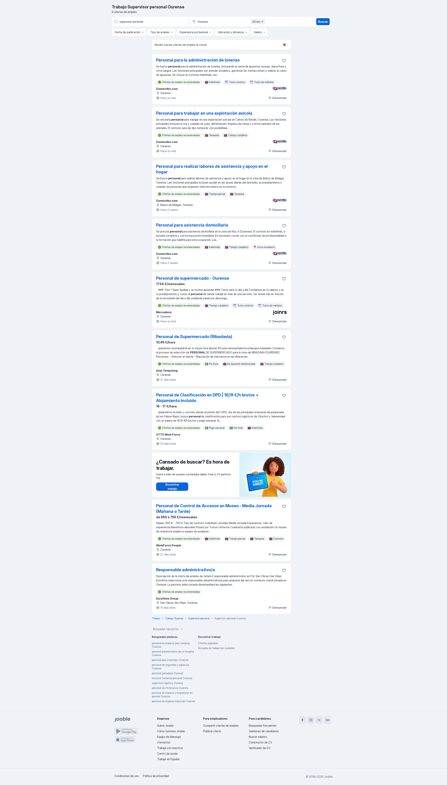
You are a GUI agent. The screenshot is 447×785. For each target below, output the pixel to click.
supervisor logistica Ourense (167, 683)
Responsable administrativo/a (185, 569)
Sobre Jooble (165, 725)
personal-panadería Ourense (167, 673)
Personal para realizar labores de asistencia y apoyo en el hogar (212, 169)
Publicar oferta (212, 731)
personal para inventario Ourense (170, 659)
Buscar (323, 21)
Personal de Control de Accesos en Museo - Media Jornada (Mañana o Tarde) (214, 508)
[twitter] (319, 719)
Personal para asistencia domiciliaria (192, 225)
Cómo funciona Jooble (171, 731)
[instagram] (310, 719)
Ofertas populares (208, 643)
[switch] (285, 44)
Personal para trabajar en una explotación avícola (204, 113)
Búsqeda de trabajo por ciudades (216, 648)
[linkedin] (327, 719)
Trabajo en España (168, 759)
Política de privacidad (156, 776)
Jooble (328, 776)
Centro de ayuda (167, 753)
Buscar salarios (258, 737)
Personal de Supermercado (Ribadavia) (194, 336)
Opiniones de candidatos (264, 731)
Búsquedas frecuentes (165, 629)
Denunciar (279, 98)
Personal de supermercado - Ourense (192, 278)
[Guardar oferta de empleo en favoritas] (284, 60)
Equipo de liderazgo (169, 737)
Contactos (163, 742)
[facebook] (302, 719)
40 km (256, 21)
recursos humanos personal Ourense (172, 678)
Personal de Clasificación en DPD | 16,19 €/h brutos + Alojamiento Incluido (207, 397)
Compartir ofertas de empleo (221, 725)
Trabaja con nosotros (170, 748)
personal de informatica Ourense (170, 687)
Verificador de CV (259, 748)
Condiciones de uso (127, 776)
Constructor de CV (260, 742)
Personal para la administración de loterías (198, 60)
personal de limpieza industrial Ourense (173, 701)
